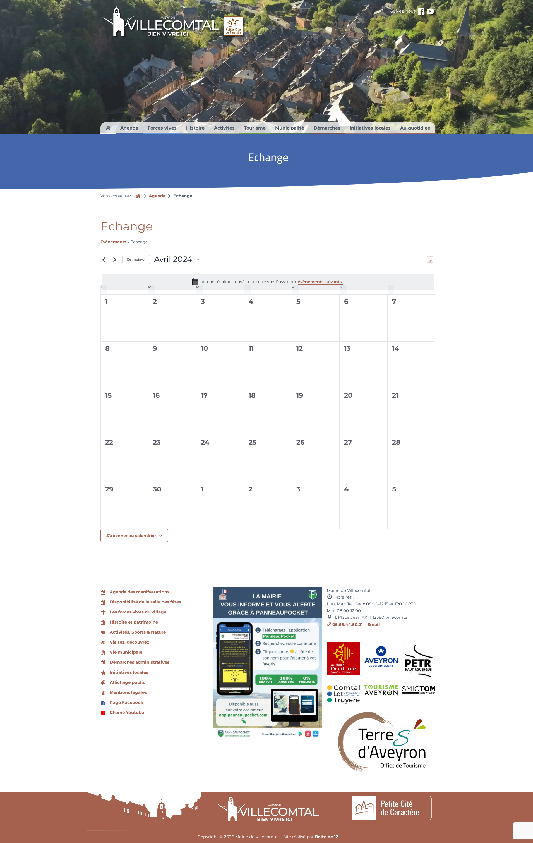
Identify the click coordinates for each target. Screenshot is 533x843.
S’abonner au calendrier (131, 535)
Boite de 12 (326, 836)
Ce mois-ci (136, 259)
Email (373, 624)
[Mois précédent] (103, 259)
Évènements (113, 241)
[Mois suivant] (114, 259)
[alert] (268, 282)
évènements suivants (320, 281)
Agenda (157, 196)
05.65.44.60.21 (347, 624)
